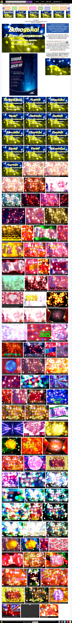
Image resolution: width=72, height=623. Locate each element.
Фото (37, 1)
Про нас (48, 1)
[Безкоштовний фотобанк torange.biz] (2, 2)
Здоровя (63, 8)
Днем (14, 8)
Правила (24, 622)
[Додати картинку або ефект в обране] (3, 25)
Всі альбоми (29, 622)
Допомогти (57, 1)
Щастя (47, 8)
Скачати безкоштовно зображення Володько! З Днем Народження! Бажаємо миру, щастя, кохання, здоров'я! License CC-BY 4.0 (58, 28)
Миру (40, 8)
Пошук (30, 1)
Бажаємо (32, 8)
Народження (23, 8)
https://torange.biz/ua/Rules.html (57, 50)
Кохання (55, 8)
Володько (6, 8)
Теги (42, 1)
